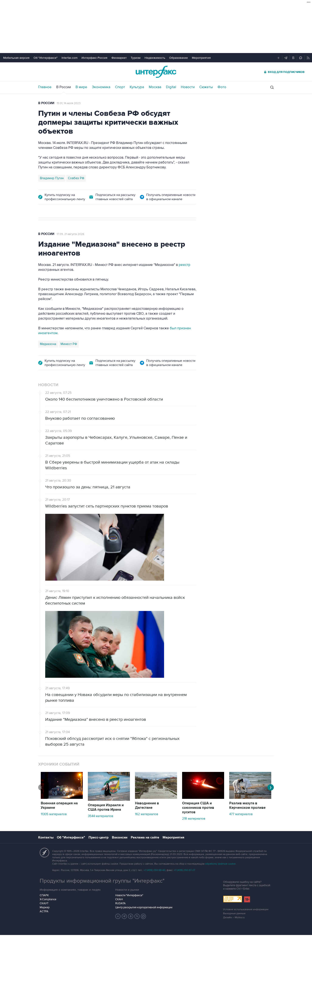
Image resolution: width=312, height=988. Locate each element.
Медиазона (48, 344)
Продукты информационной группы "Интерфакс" (102, 881)
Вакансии (119, 837)
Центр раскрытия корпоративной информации (143, 907)
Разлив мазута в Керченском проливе (247, 805)
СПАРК (44, 895)
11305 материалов (54, 814)
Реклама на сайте (145, 837)
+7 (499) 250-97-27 (184, 870)
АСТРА (44, 911)
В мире (81, 87)
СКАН (119, 899)
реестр (184, 265)
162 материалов (146, 814)
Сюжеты (206, 87)
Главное (45, 87)
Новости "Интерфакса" (129, 895)
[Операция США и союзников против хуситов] (203, 798)
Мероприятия (201, 58)
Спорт (120, 87)
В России (63, 87)
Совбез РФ (76, 178)
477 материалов (241, 814)
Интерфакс (156, 72)
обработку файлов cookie (220, 863)
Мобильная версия (16, 58)
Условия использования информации (245, 909)
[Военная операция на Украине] (62, 798)
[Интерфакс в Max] (143, 916)
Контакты (45, 837)
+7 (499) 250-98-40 (154, 870)
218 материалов (193, 818)
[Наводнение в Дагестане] (156, 798)
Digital (171, 87)
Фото (222, 87)
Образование (178, 58)
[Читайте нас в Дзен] (118, 916)
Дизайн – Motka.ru (234, 917)
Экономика (101, 87)
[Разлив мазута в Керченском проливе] (250, 798)
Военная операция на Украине (59, 805)
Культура (137, 87)
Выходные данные (234, 913)
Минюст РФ (68, 344)
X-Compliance (48, 899)
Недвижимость (155, 58)
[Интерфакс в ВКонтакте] (131, 916)
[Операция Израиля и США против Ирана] (109, 800)
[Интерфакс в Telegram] (124, 916)
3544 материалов (100, 816)
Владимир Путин (52, 178)
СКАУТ (44, 903)
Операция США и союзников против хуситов (198, 807)
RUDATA (120, 903)
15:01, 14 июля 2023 (68, 103)
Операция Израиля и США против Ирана (106, 807)
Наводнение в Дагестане (147, 805)
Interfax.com (69, 58)
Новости (188, 87)
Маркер (44, 907)
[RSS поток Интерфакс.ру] (137, 916)
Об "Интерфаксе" (46, 58)
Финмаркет (119, 58)
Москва (155, 87)
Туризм (136, 58)
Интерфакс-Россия (94, 58)
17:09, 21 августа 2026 (70, 234)
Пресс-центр (98, 837)
